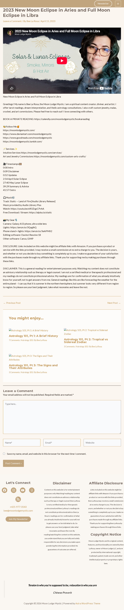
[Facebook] (4, 490)
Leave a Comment (12, 21)
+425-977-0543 (18, 506)
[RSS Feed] (18, 499)
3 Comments (69, 346)
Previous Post (12, 303)
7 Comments (14, 340)
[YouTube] (22, 490)
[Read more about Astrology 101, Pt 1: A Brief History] (28, 330)
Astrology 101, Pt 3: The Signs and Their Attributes (33, 367)
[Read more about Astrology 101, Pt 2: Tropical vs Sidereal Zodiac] (89, 331)
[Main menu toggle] (118, 4)
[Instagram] (13, 490)
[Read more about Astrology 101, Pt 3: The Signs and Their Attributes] (34, 357)
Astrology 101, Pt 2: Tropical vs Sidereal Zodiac (86, 341)
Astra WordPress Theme (87, 603)
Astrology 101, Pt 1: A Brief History (33, 336)
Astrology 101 (27, 340)
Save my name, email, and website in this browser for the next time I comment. (46, 453)
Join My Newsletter (18, 519)
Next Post (114, 303)
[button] (103, 3)
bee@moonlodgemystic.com (18, 510)
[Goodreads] (31, 490)
